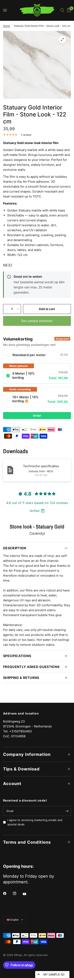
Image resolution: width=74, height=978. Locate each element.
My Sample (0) (54, 974)
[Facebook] (7, 893)
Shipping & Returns (21, 678)
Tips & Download (21, 769)
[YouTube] (27, 893)
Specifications (17, 656)
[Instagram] (17, 893)
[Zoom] (62, 39)
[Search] (62, 10)
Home (6, 25)
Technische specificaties (41, 466)
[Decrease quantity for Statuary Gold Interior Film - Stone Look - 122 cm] (6, 309)
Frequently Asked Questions (31, 667)
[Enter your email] (67, 811)
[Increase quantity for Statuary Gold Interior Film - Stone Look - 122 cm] (18, 309)
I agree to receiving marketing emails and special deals (34, 822)
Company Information (27, 754)
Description (14, 548)
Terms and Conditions (27, 842)
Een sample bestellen (37, 321)
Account (12, 783)
